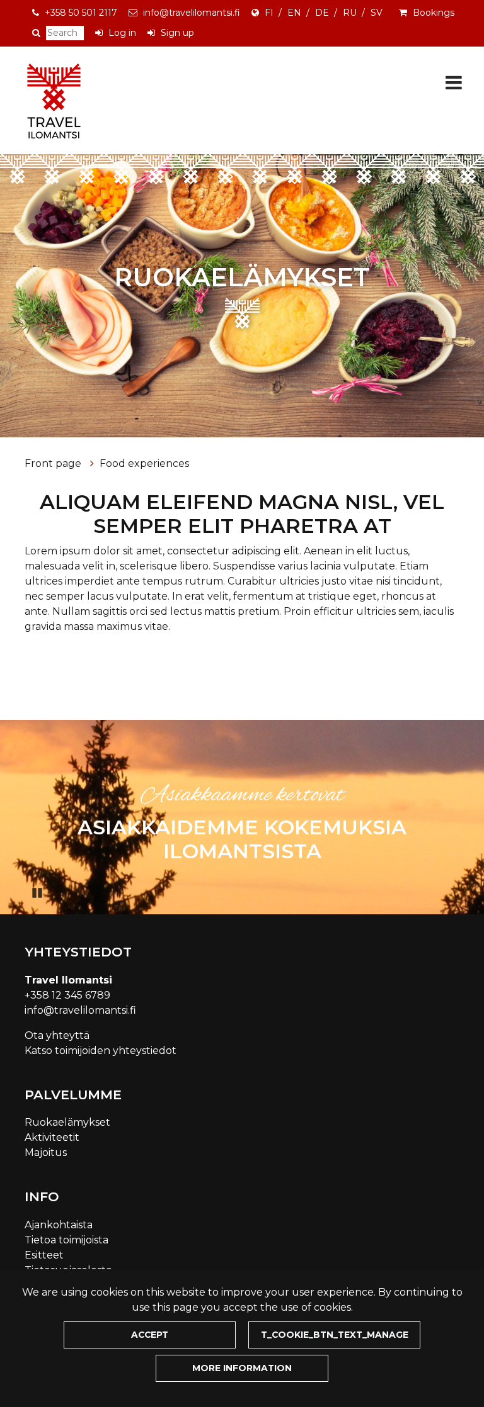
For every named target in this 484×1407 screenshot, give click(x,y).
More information (242, 1368)
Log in (122, 32)
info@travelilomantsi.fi (191, 12)
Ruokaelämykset (67, 1122)
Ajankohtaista (59, 1225)
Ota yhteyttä (57, 1035)
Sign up (177, 32)
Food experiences (144, 463)
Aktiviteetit (52, 1137)
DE (322, 12)
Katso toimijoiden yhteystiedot (100, 1051)
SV (377, 12)
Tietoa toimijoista (66, 1240)
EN (294, 12)
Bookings (433, 12)
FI (269, 12)
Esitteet (44, 1255)
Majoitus (46, 1152)
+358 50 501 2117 (81, 12)
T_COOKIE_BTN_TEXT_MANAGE (334, 1335)
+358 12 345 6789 (67, 995)
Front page (54, 463)
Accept (149, 1335)
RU (350, 12)
